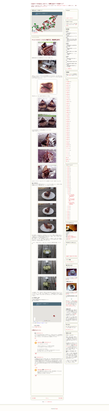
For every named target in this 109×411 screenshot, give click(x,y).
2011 (68, 211)
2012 (68, 187)
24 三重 (67, 114)
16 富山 (67, 105)
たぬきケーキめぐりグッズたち (71, 256)
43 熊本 (67, 139)
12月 (69, 188)
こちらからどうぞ (44, 6)
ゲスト (67, 152)
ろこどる (67, 148)
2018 (68, 177)
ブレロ (67, 153)
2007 (68, 215)
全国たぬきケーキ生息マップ (62, 5)
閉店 (67, 161)
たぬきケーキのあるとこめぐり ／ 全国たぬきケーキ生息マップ (47, 3)
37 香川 (67, 130)
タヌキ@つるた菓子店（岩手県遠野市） (71, 199)
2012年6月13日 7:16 (39, 357)
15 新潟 (67, 103)
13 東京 (67, 99)
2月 (69, 209)
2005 (68, 217)
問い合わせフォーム (69, 329)
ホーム (47, 398)
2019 (68, 176)
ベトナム (67, 155)
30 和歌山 (67, 121)
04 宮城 (67, 87)
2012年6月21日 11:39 (47, 369)
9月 (69, 191)
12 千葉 (67, 97)
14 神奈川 (67, 101)
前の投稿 (60, 398)
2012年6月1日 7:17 (39, 333)
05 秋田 (67, 88)
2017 (68, 179)
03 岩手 (67, 85)
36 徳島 (67, 128)
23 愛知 (67, 112)
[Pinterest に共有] (39, 325)
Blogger (56, 408)
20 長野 (67, 108)
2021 (68, 173)
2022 (68, 171)
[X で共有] (36, 325)
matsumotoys (39, 342)
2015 (68, 182)
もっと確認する (69, 68)
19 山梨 (67, 106)
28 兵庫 (67, 119)
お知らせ (67, 146)
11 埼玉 (67, 96)
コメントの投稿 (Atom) (48, 401)
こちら (69, 75)
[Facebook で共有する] (37, 325)
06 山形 (67, 90)
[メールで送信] (34, 325)
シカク (69, 234)
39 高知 (67, 132)
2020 (68, 174)
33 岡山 (67, 126)
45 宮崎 (67, 143)
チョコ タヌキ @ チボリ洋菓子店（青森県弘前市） (71, 196)
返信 (35, 338)
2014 (68, 183)
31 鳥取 (67, 123)
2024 (68, 168)
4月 (69, 206)
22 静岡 (67, 110)
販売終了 (67, 159)
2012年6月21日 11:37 (47, 342)
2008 (68, 214)
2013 (68, 185)
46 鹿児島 (67, 144)
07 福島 (67, 92)
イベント (67, 150)
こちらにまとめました (70, 261)
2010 (68, 212)
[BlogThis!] (35, 325)
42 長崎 (67, 137)
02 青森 (67, 83)
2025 (68, 166)
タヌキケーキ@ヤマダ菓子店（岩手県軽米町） (71, 203)
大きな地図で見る (35, 32)
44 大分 (67, 141)
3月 (69, 207)
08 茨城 (67, 94)
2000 (68, 218)
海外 (67, 157)
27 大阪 (67, 117)
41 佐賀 (67, 135)
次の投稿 (34, 398)
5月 (69, 193)
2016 (68, 180)
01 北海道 (67, 81)
